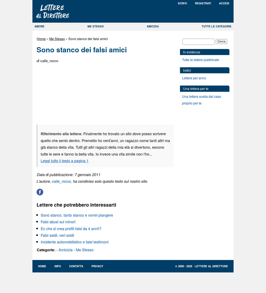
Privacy (97, 266)
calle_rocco (61, 181)
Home (41, 38)
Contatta (76, 266)
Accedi (224, 3)
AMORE (39, 26)
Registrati (203, 3)
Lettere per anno (194, 78)
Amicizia (66, 249)
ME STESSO (95, 26)
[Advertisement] (68, 93)
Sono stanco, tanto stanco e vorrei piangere (77, 215)
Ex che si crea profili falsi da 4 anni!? (71, 228)
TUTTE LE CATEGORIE (217, 26)
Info (57, 266)
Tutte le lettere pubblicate (200, 59)
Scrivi (182, 3)
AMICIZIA (153, 26)
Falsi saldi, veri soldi (57, 235)
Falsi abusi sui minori (58, 221)
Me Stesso (57, 38)
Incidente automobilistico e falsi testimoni (74, 241)
